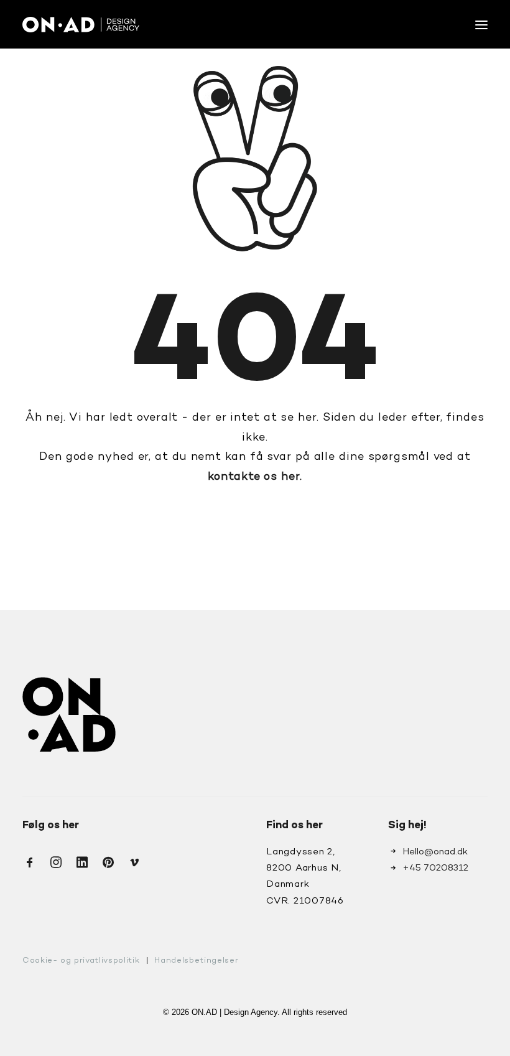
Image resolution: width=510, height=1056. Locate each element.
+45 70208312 (435, 868)
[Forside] (69, 714)
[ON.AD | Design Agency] (80, 24)
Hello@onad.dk (435, 852)
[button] (481, 24)
